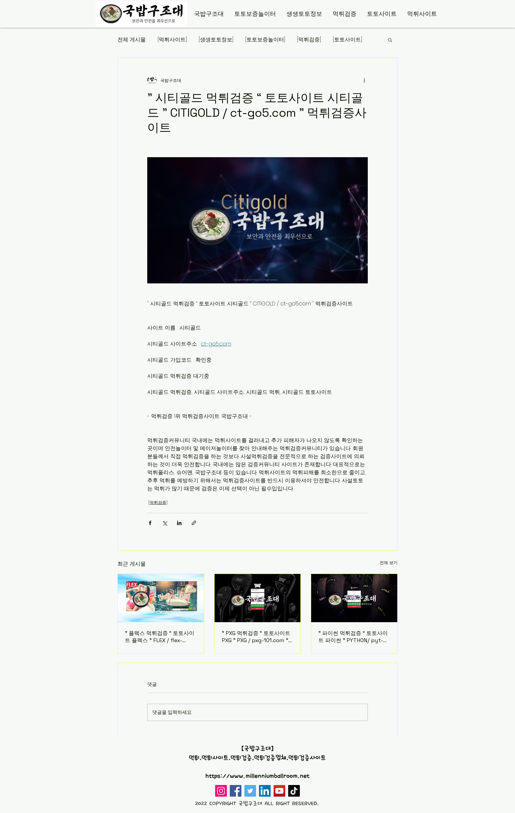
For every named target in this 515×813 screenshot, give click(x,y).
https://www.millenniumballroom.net (257, 776)
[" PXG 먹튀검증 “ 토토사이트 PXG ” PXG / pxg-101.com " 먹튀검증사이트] (258, 598)
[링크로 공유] (194, 523)
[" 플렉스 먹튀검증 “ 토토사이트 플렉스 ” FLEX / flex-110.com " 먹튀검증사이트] (161, 598)
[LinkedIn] (265, 791)
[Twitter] (250, 791)
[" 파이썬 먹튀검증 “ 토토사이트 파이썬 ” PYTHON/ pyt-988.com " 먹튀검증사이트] (354, 598)
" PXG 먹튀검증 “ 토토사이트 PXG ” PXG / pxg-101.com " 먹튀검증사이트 (256, 637)
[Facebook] (235, 791)
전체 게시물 (131, 39)
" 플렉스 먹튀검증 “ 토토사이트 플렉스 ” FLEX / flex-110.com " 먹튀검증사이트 (159, 637)
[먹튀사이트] (172, 39)
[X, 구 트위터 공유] (164, 523)
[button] (390, 39)
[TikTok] (294, 791)
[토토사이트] (347, 39)
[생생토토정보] (216, 39)
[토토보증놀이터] (265, 39)
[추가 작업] (364, 80)
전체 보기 (389, 563)
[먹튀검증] (309, 39)
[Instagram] (221, 791)
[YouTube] (279, 791)
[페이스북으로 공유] (150, 523)
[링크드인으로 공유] (179, 523)
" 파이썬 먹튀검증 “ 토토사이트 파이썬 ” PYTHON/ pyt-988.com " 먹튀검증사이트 (353, 637)
